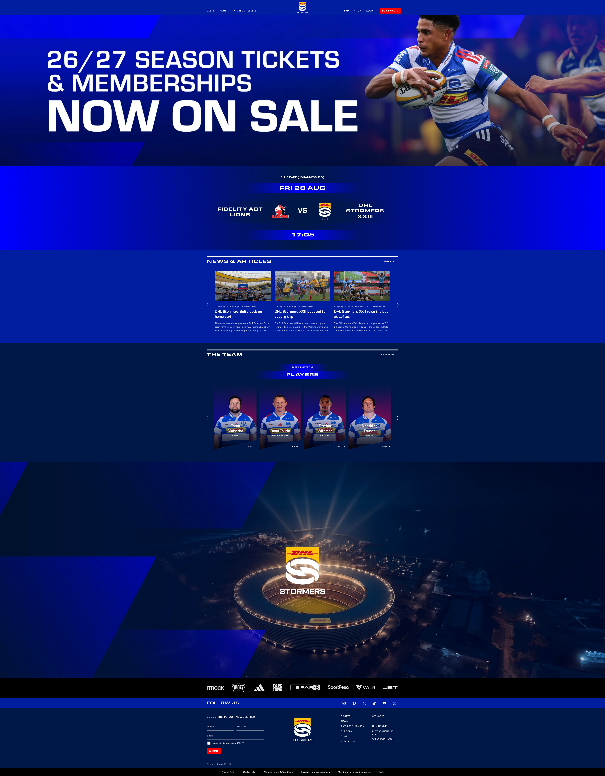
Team (345, 10)
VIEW (250, 446)
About (370, 10)
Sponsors (378, 716)
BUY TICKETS (390, 10)
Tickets (209, 10)
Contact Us (348, 741)
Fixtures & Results (244, 10)
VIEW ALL (389, 261)
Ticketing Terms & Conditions (315, 771)
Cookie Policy (250, 771)
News (223, 10)
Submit (213, 751)
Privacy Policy (229, 771)
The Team (346, 731)
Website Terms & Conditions (278, 771)
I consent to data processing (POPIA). (228, 743)
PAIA (381, 771)
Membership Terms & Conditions (355, 771)
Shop (357, 10)
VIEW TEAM (388, 354)
